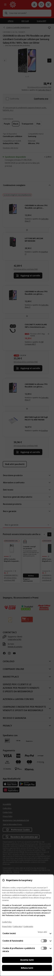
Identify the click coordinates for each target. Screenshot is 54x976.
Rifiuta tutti (27, 968)
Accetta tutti (27, 960)
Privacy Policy (7, 926)
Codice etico (17, 926)
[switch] (44, 940)
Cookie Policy (7, 922)
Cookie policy (28, 926)
